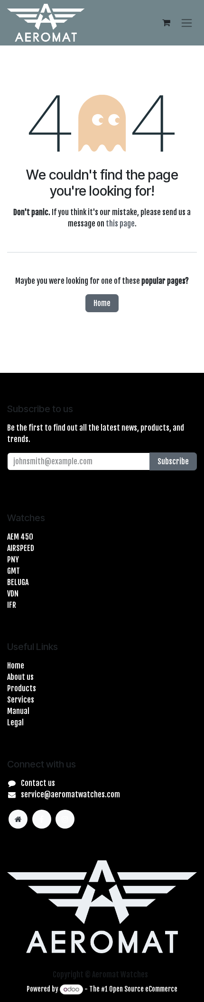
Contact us (38, 783)
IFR (11, 605)
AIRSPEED (20, 548)
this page (120, 223)
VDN (13, 593)
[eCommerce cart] (166, 22)
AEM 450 (20, 537)
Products (21, 688)
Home (102, 303)
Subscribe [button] (173, 461)
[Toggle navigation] (186, 22)
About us (20, 677)
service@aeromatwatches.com (70, 794)
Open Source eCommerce (143, 989)
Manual (18, 711)
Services (20, 699)
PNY (13, 559)
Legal (15, 722)
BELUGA (17, 582)
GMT (13, 571)
